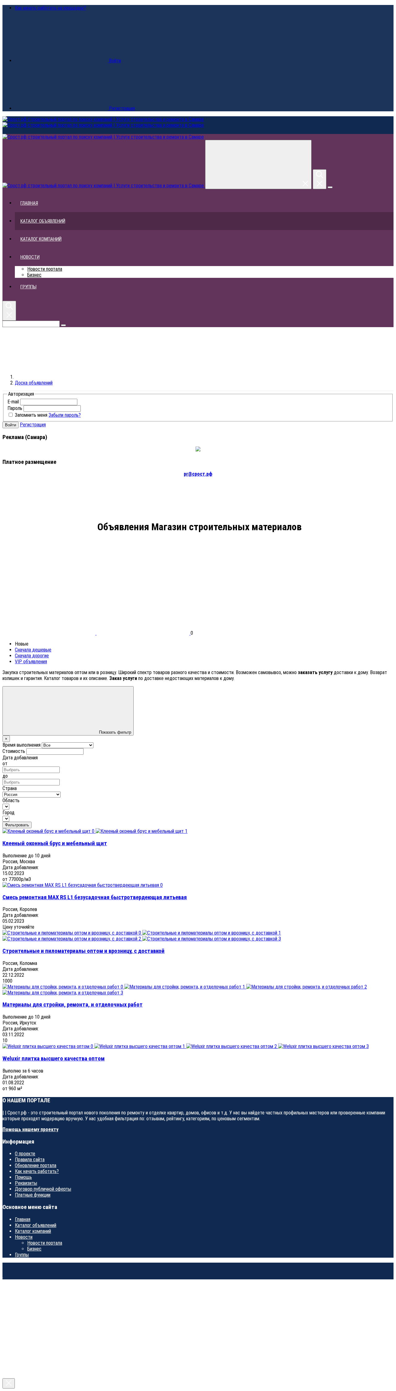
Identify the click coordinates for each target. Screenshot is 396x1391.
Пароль (14, 408)
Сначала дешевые (33, 650)
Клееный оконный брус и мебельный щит (54, 843)
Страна (9, 788)
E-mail (13, 402)
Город (8, 812)
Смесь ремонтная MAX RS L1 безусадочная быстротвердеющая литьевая (94, 897)
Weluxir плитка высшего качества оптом (53, 1058)
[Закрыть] (8, 1383)
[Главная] (61, 377)
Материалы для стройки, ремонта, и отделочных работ (72, 1004)
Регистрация (33, 425)
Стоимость (13, 751)
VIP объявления (31, 661)
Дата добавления (20, 758)
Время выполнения (21, 745)
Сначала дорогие (32, 656)
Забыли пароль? (65, 415)
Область (10, 800)
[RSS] (48, 576)
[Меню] (330, 187)
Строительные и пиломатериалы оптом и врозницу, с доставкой (83, 951)
